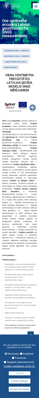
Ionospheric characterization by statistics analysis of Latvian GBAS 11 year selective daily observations (21, 287)
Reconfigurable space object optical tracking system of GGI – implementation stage (19, 277)
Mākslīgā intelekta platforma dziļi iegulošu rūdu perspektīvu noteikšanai (20, 296)
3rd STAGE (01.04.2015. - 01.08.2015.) (16, 51)
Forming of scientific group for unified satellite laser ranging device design (20, 319)
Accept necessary (19, 389)
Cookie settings (19, 381)
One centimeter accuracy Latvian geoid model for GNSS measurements (20, 326)
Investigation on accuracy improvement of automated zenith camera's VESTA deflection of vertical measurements (20, 267)
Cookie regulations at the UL (19, 366)
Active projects (8, 255)
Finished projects (9, 259)
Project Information (10, 67)
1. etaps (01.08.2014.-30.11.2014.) (15, 62)
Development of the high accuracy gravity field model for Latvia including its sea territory (20, 305)
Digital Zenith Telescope (14, 313)
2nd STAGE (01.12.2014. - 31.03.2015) (16, 56)
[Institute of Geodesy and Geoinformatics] (11, 5)
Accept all (19, 373)
